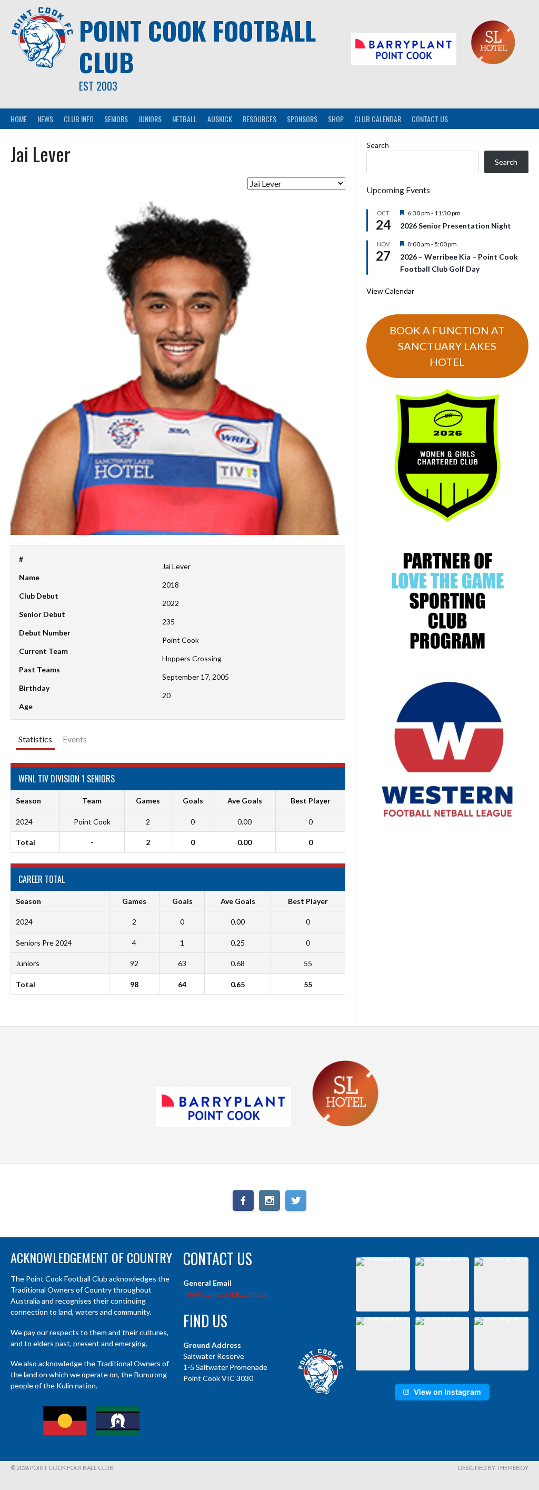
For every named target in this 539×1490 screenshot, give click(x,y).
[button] (383, 1284)
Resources (259, 118)
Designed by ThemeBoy (493, 1467)
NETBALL (184, 118)
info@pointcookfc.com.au (224, 1293)
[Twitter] (295, 1200)
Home (19, 118)
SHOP (336, 118)
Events (75, 739)
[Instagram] (269, 1200)
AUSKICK (219, 118)
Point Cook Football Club (197, 46)
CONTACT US (430, 118)
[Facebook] (243, 1200)
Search (377, 145)
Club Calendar (377, 118)
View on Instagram (447, 1391)
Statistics (35, 739)
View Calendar (390, 290)
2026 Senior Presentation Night (455, 225)
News (45, 118)
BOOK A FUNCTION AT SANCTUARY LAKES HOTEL (447, 346)
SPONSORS (302, 118)
